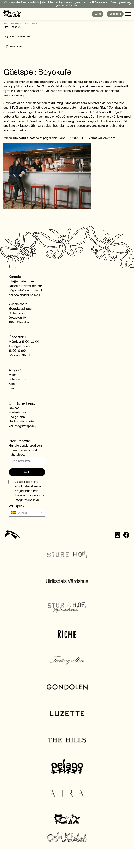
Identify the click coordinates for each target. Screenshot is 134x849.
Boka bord (115, 14)
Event (98, 14)
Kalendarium (16, 23)
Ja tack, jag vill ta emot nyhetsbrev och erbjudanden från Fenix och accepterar (29, 491)
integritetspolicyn (27, 500)
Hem (6, 23)
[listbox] (27, 513)
